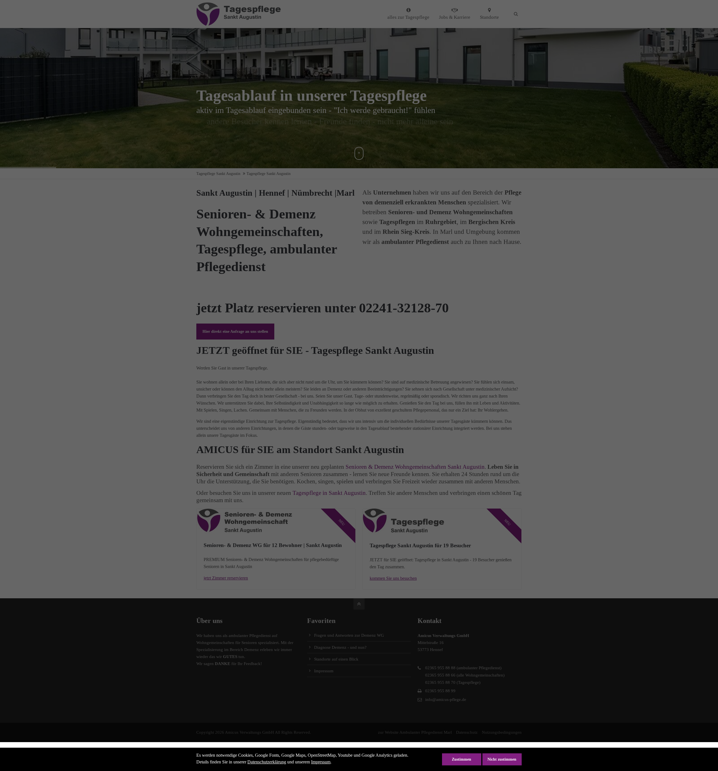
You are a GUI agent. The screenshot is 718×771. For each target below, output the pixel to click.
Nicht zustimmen (501, 759)
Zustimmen (461, 759)
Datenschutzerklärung (266, 762)
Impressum (320, 762)
